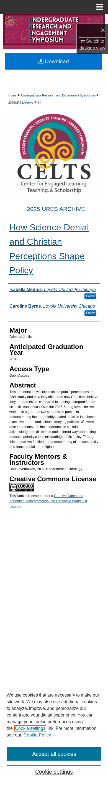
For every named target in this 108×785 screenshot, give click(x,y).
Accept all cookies (54, 754)
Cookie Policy (37, 735)
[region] (54, 735)
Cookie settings (30, 728)
